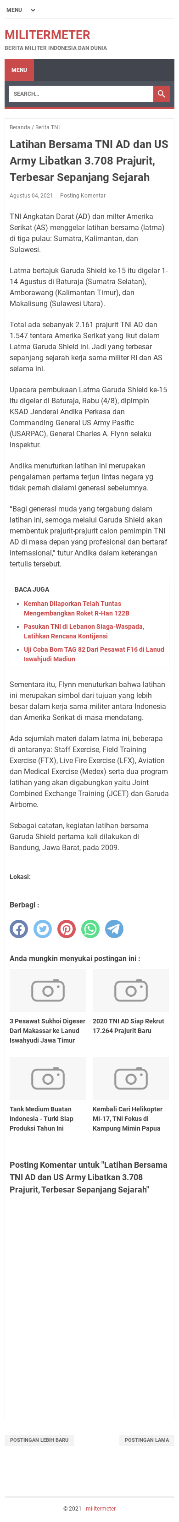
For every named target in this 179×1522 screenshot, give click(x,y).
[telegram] (114, 929)
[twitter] (43, 929)
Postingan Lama (147, 1440)
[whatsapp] (90, 929)
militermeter (47, 35)
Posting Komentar (83, 195)
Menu (19, 70)
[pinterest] (66, 929)
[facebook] (19, 929)
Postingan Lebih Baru (39, 1440)
